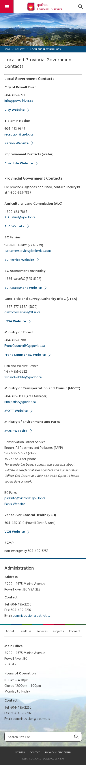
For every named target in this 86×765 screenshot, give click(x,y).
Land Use (25, 631)
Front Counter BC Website (25, 355)
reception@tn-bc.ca (19, 134)
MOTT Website (16, 411)
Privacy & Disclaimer (58, 753)
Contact (35, 753)
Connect (19, 49)
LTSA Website (15, 321)
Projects (58, 631)
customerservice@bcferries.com (27, 251)
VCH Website (14, 532)
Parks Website (14, 504)
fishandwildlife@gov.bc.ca (23, 377)
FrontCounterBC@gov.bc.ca (24, 346)
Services (42, 631)
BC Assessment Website (23, 288)
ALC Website (14, 226)
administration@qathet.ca (31, 615)
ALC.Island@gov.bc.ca (20, 217)
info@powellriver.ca (18, 101)
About (10, 631)
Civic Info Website (18, 163)
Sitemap (20, 753)
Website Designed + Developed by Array (43, 759)
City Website (14, 110)
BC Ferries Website (19, 260)
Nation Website (16, 143)
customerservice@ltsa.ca (22, 312)
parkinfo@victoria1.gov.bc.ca (24, 498)
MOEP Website (15, 431)
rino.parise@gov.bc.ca (20, 402)
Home (7, 49)
